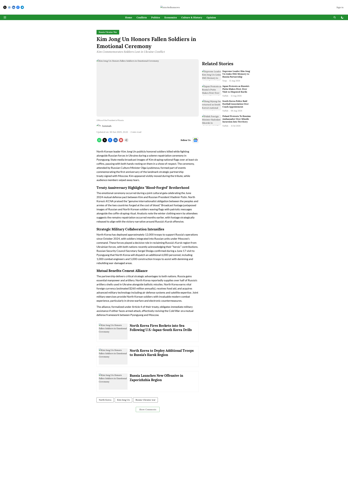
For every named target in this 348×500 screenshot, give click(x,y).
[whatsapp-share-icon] (99, 141)
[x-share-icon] (104, 141)
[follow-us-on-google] (195, 140)
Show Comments (147, 409)
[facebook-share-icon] (110, 141)
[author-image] (99, 126)
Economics (170, 17)
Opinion (211, 17)
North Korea (105, 399)
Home (128, 17)
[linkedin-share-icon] (115, 141)
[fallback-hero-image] (211, 75)
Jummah (106, 125)
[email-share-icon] (121, 141)
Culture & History (191, 17)
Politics (155, 17)
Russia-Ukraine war (146, 399)
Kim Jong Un (123, 399)
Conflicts (141, 17)
